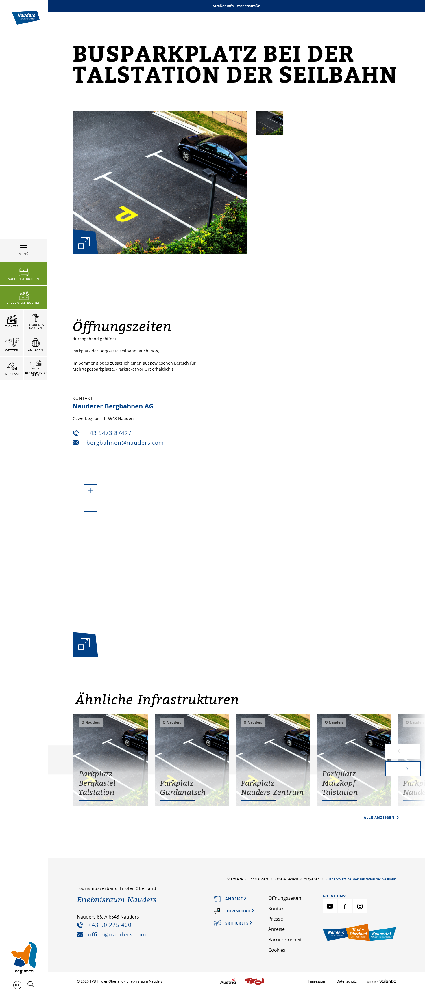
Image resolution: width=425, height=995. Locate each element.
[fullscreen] (84, 243)
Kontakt (276, 908)
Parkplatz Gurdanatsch (183, 787)
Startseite (235, 879)
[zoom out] (90, 505)
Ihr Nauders (259, 879)
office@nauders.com (117, 934)
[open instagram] (360, 906)
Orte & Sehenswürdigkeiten (297, 879)
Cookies (276, 950)
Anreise (276, 929)
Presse (275, 919)
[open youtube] (330, 906)
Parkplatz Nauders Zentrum (272, 787)
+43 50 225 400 (110, 925)
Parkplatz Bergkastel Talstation (97, 782)
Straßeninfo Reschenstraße (236, 5)
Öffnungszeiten (284, 898)
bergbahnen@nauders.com (125, 442)
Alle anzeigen (380, 817)
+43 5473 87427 (109, 433)
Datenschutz (347, 981)
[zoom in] (90, 490)
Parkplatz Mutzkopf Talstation (340, 782)
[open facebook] (345, 906)
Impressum (317, 981)
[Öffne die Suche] (30, 984)
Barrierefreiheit (285, 939)
